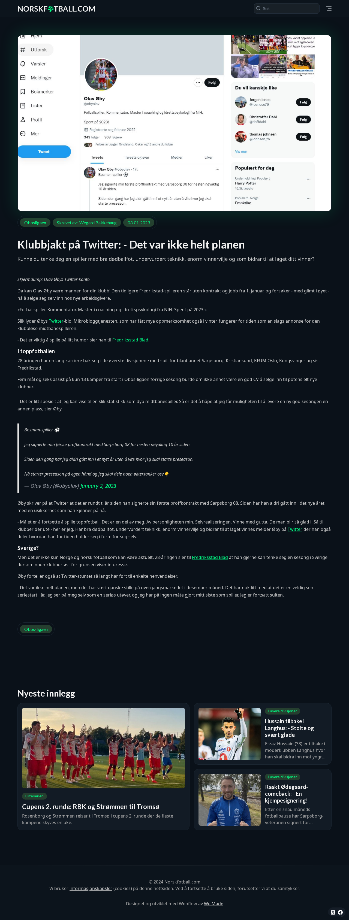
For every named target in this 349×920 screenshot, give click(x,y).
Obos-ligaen (36, 629)
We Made (213, 904)
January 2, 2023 (98, 485)
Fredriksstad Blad (130, 340)
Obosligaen (35, 222)
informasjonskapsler (91, 888)
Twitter (56, 321)
